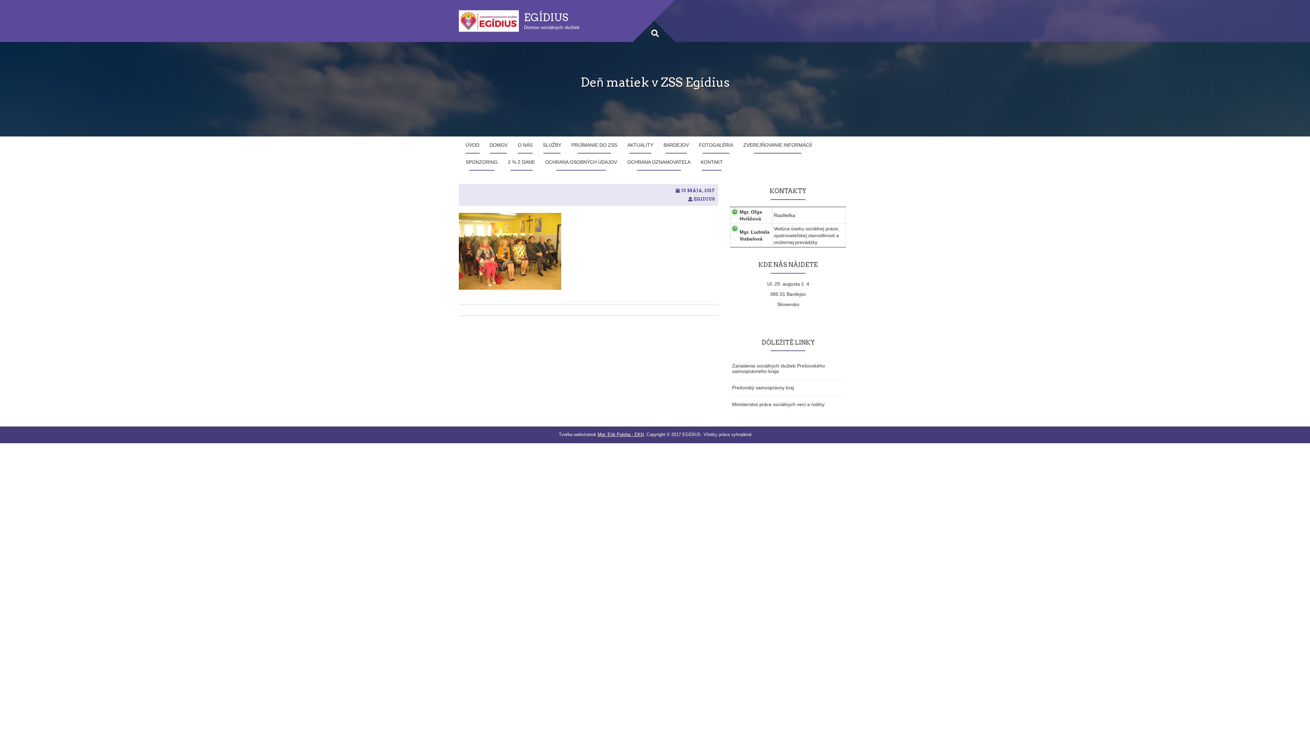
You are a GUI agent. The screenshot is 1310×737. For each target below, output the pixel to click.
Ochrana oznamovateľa (658, 162)
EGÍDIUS (546, 17)
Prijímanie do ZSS (594, 145)
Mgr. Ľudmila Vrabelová (755, 235)
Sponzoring (482, 162)
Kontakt (712, 162)
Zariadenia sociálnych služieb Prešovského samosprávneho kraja (778, 368)
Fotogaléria (716, 145)
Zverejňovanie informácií (777, 145)
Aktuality (640, 145)
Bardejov (676, 145)
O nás (525, 145)
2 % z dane (521, 162)
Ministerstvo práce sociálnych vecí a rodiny (778, 404)
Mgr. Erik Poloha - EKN (621, 434)
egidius (704, 199)
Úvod (472, 145)
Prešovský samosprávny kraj (763, 387)
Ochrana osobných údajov (581, 162)
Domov (499, 145)
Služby (552, 145)
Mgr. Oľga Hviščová (751, 215)
